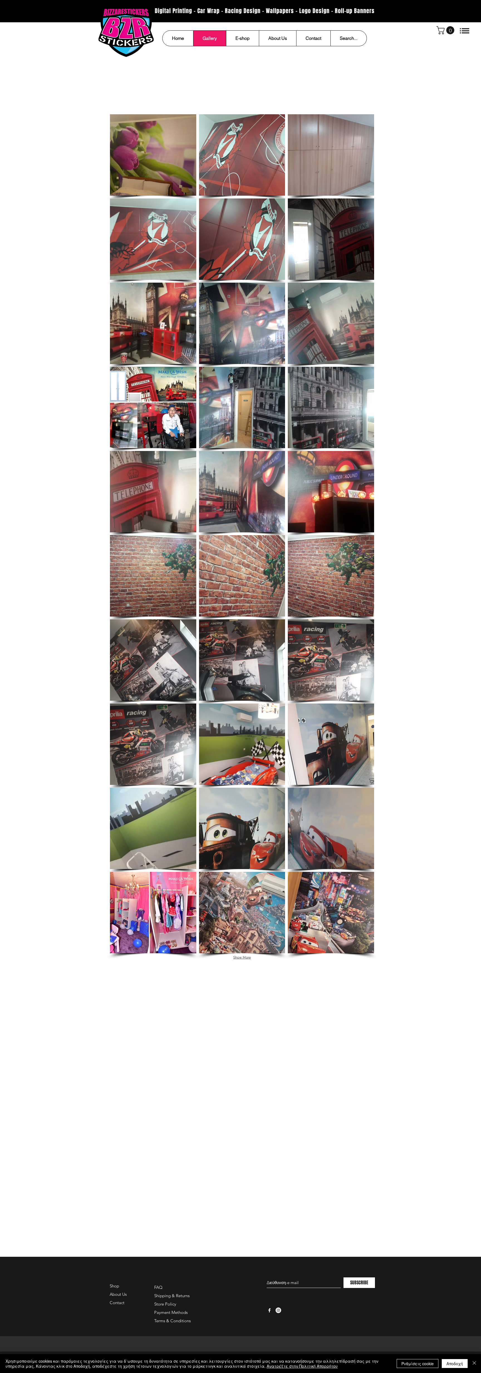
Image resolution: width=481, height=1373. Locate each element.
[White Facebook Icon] (269, 1310)
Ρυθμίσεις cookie (417, 1363)
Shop (114, 1286)
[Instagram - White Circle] (278, 1310)
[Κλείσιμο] (474, 1364)
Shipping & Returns (172, 1295)
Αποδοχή (454, 1363)
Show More (242, 957)
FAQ (158, 1287)
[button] (446, 30)
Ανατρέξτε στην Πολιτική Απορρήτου (302, 1366)
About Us (118, 1294)
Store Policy (165, 1304)
